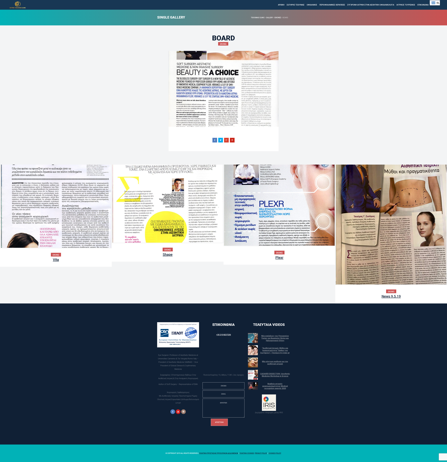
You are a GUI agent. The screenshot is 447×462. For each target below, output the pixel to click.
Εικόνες (223, 44)
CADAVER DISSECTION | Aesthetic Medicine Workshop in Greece (275, 375)
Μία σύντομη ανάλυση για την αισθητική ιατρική (275, 362)
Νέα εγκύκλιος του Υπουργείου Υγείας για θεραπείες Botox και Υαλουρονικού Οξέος (275, 338)
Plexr (279, 257)
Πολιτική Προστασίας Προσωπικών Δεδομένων (218, 453)
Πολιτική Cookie (246, 453)
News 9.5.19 (391, 296)
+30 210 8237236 (223, 335)
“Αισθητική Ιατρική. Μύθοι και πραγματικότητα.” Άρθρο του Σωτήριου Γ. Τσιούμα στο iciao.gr (275, 350)
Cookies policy (274, 453)
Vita (56, 260)
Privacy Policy (261, 453)
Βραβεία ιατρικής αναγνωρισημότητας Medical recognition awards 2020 (275, 386)
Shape (168, 254)
